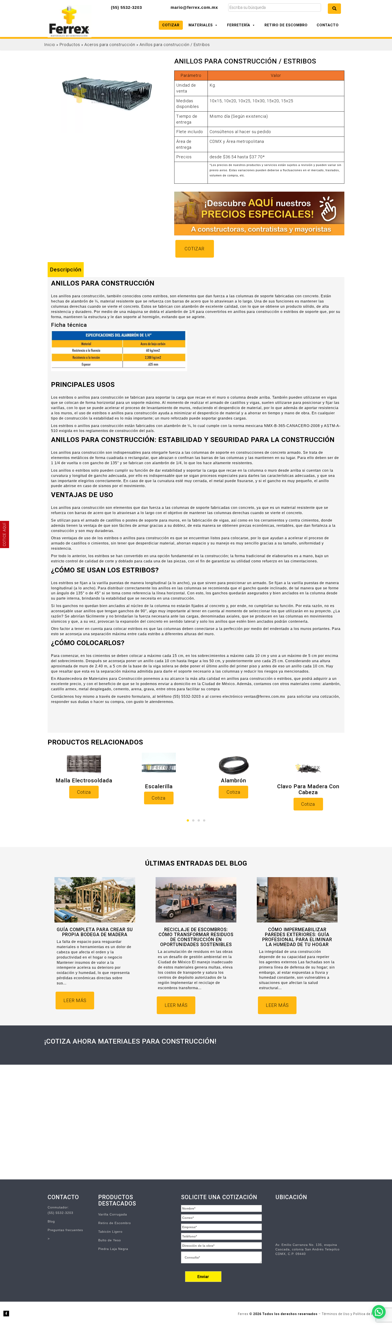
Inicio (49, 44)
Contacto (328, 25)
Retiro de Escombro (286, 25)
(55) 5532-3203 (126, 7)
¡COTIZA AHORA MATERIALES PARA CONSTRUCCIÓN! (130, 1041)
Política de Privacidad (371, 1314)
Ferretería (238, 25)
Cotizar (170, 25)
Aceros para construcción (109, 44)
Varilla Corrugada (112, 1214)
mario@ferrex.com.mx (194, 7)
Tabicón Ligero (110, 1231)
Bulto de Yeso (109, 1240)
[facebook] (6, 1313)
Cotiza (84, 792)
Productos (69, 44)
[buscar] (334, 8)
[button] (188, 820)
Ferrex (243, 1314)
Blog (51, 1221)
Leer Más (75, 1000)
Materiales (201, 25)
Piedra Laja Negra (113, 1249)
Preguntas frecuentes (65, 1230)
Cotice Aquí (4, 535)
